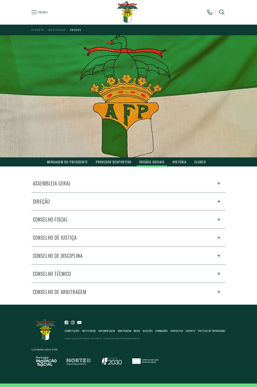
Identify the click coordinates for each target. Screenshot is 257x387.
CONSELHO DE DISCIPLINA (58, 255)
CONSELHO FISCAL (50, 219)
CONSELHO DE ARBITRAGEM (60, 291)
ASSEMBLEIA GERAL (52, 183)
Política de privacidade (212, 331)
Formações (161, 331)
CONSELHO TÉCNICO (52, 273)
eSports (190, 331)
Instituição (89, 331)
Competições (72, 331)
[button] (222, 12)
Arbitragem (124, 331)
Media (137, 331)
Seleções (148, 331)
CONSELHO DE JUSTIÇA (55, 237)
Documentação (106, 331)
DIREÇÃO (41, 201)
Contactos (176, 331)
